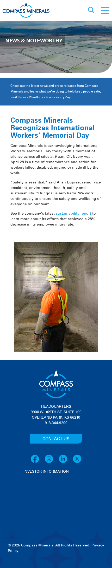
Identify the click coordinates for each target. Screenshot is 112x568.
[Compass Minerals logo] (26, 10)
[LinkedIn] (66, 462)
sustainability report (73, 213)
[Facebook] (37, 462)
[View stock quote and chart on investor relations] (47, 494)
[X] (77, 462)
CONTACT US (56, 439)
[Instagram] (52, 462)
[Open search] (91, 10)
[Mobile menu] (105, 10)
